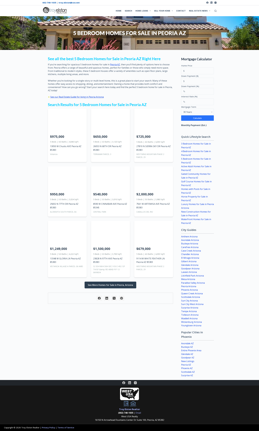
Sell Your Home (162, 10)
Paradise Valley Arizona (193, 282)
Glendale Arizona (189, 265)
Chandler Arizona (190, 254)
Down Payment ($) (190, 76)
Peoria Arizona (188, 286)
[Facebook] (207, 3)
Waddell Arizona (189, 318)
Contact (181, 10)
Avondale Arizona (190, 240)
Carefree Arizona (189, 247)
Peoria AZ (115, 64)
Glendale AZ (187, 354)
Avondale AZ (187, 343)
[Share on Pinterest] (121, 298)
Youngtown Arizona (191, 325)
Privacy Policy (48, 427)
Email (138, 412)
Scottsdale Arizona (190, 297)
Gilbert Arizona (188, 261)
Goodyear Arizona (190, 268)
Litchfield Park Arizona (192, 275)
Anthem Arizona (189, 236)
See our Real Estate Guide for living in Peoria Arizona (77, 96)
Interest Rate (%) (189, 96)
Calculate (197, 118)
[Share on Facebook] (99, 298)
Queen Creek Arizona (192, 293)
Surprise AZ (187, 375)
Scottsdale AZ (188, 371)
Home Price (186, 65)
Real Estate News (198, 10)
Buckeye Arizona (189, 243)
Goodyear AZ (187, 357)
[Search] (215, 11)
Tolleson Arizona (189, 314)
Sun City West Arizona (192, 304)
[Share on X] (114, 298)
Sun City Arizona (189, 300)
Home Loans (141, 10)
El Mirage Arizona (190, 257)
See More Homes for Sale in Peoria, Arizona (110, 285)
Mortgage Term (188, 107)
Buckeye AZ (187, 346)
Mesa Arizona (188, 279)
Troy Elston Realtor (129, 409)
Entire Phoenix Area (191, 350)
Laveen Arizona (189, 272)
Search (128, 10)
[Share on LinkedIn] (106, 298)
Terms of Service (65, 427)
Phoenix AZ (187, 368)
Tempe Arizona (189, 311)
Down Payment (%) (190, 86)
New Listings (187, 361)
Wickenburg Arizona (191, 321)
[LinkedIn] (211, 3)
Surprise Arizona (189, 307)
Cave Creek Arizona (191, 250)
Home (118, 10)
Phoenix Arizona (189, 289)
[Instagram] (215, 3)
